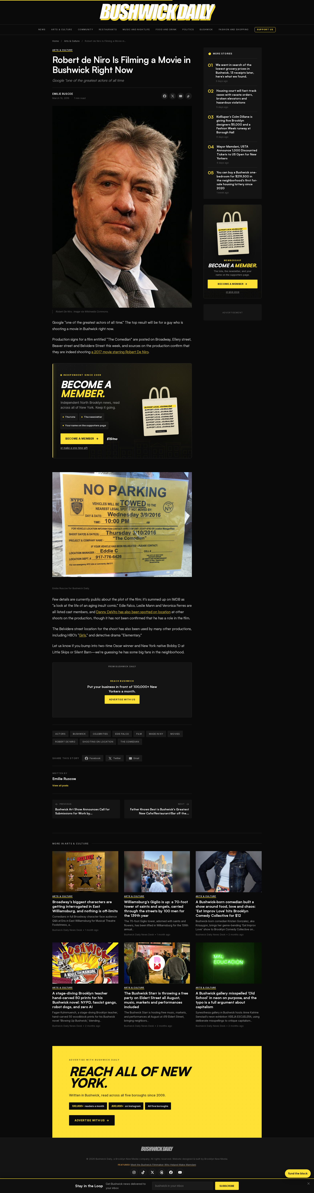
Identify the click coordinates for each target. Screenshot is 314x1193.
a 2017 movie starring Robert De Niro (119, 352)
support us (265, 29)
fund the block (297, 1173)
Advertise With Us (122, 699)
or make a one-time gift (74, 447)
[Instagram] (134, 1172)
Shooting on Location (97, 741)
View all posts (60, 785)
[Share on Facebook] (164, 96)
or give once (232, 292)
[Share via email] (180, 96)
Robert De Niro (65, 741)
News (41, 29)
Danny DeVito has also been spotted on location (133, 612)
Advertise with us (92, 1120)
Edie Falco (122, 734)
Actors (60, 734)
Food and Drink (166, 29)
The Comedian (129, 741)
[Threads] (161, 1172)
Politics (188, 29)
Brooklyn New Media (215, 1159)
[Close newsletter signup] (308, 1184)
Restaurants (108, 29)
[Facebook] (171, 1172)
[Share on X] (172, 96)
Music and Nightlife (136, 29)
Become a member (81, 438)
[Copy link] (188, 96)
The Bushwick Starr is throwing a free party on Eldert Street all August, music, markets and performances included (156, 1000)
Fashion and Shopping (234, 29)
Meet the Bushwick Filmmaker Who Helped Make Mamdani (163, 1164)
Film (139, 734)
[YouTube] (180, 1172)
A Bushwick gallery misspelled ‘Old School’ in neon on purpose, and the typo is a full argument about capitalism (226, 1000)
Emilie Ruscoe (64, 778)
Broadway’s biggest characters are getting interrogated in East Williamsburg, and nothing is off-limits (85, 906)
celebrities (100, 734)
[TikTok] (143, 1172)
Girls (82, 635)
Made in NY (156, 734)
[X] (152, 1172)
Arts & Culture (61, 29)
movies (175, 734)
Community (85, 29)
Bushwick (206, 29)
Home (55, 41)
